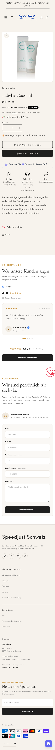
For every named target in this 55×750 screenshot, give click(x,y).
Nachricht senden (28, 509)
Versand (15, 112)
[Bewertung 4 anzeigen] (32, 338)
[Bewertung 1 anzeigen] (24, 338)
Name (7, 429)
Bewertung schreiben (27, 357)
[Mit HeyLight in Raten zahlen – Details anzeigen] (39, 107)
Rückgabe (5, 581)
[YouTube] (18, 556)
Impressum (6, 627)
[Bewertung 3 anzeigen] (29, 338)
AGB (4, 615)
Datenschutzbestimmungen (12, 621)
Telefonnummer (13, 455)
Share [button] (8, 234)
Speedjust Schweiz (24, 537)
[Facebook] (11, 556)
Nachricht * (9, 481)
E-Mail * (8, 442)
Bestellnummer (15, 468)
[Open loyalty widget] (48, 743)
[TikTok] (25, 556)
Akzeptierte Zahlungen (11, 575)
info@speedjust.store (10, 656)
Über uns (5, 586)
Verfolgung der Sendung (11, 597)
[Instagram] (4, 556)
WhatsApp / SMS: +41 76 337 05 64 (16, 659)
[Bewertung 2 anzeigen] (27, 338)
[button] (6, 17)
